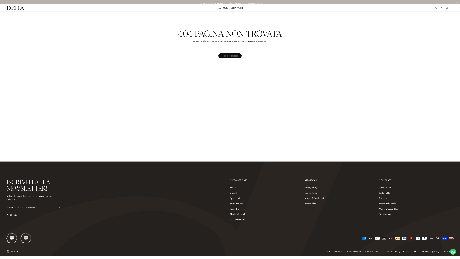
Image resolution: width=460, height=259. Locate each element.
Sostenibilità (384, 192)
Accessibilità (310, 203)
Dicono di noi (385, 187)
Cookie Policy (311, 192)
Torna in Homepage (230, 55)
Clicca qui (236, 40)
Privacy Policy (311, 187)
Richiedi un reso (237, 208)
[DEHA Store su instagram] (11, 215)
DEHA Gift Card (237, 219)
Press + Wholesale (387, 203)
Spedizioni (235, 198)
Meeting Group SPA (388, 208)
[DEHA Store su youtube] (15, 215)
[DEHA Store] (15, 8)
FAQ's (233, 187)
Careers (383, 198)
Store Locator (385, 214)
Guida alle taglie (238, 214)
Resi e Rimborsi (237, 203)
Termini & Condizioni (314, 198)
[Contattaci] (441, 7)
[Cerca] (436, 7)
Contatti (233, 192)
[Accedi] (446, 7)
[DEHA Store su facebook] (7, 215)
